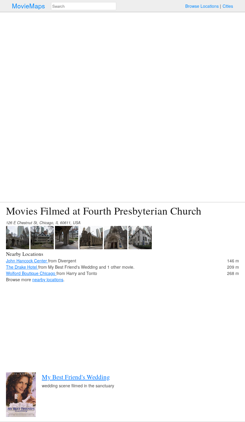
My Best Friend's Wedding (76, 377)
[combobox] (83, 6)
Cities (228, 6)
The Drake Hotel (22, 267)
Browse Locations (202, 6)
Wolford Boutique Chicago (31, 273)
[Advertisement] (122, 324)
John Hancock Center (27, 261)
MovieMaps (28, 6)
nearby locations (47, 279)
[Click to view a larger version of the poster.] (21, 415)
